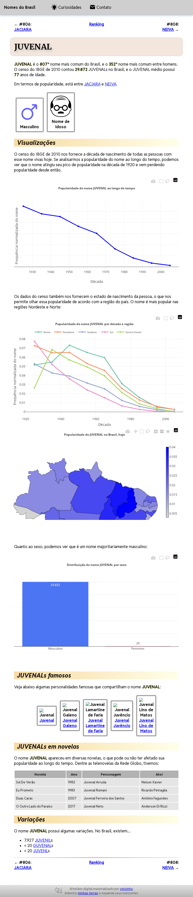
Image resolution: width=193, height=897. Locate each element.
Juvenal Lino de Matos (146, 726)
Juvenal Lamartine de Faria (95, 726)
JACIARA (23, 29)
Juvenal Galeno (70, 723)
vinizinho (126, 889)
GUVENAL (42, 845)
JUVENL (40, 851)
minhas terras (88, 893)
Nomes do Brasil (19, 7)
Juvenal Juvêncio (121, 723)
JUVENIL (43, 840)
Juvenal (46, 720)
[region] (85, 482)
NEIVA (168, 29)
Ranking (96, 24)
